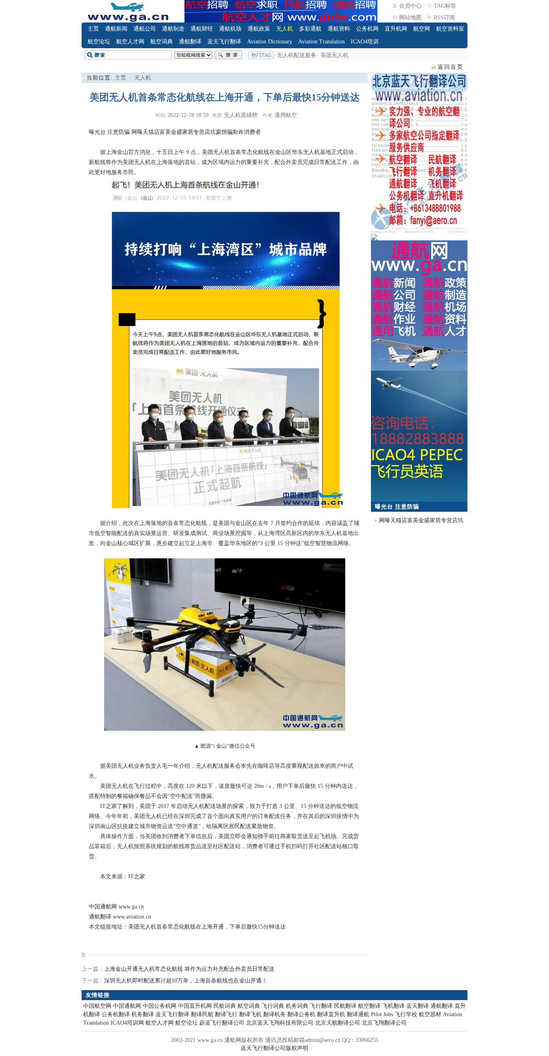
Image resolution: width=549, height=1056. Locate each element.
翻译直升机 (331, 1014)
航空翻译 (369, 1006)
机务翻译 (142, 1014)
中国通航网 (103, 907)
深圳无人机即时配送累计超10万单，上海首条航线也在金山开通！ (185, 981)
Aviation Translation (321, 42)
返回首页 (450, 67)
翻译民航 (202, 1014)
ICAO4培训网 (127, 1023)
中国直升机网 (195, 1006)
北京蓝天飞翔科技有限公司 (279, 1023)
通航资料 (339, 29)
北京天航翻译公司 (337, 1023)
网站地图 (410, 17)
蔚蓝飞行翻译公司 (221, 1023)
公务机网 (367, 29)
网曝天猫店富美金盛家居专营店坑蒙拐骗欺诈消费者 (196, 132)
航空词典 (161, 42)
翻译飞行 (226, 1014)
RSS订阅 (444, 17)
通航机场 (230, 29)
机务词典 (297, 1006)
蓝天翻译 (417, 1006)
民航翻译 (345, 1006)
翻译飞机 (250, 1014)
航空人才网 (130, 42)
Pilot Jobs (382, 1014)
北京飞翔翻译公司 (384, 1023)
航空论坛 (99, 42)
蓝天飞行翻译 (224, 42)
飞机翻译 (393, 1006)
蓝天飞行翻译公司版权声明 (274, 1048)
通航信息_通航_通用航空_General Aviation (128, 11)
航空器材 (430, 1014)
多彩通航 (310, 29)
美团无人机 (334, 55)
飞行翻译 (321, 1006)
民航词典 (224, 1006)
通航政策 (259, 29)
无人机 (284, 29)
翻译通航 (358, 1014)
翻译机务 (274, 1014)
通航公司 (144, 29)
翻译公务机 (301, 1014)
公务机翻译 (116, 1014)
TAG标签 (445, 6)
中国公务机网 (159, 1006)
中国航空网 (97, 1006)
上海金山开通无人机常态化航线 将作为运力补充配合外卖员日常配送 (189, 969)
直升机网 (396, 29)
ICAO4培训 (365, 42)
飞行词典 (273, 1006)
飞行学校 (406, 1014)
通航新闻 (116, 29)
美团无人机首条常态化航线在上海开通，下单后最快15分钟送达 (207, 927)
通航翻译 (190, 42)
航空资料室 (450, 29)
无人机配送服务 (296, 55)
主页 (93, 29)
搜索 (228, 55)
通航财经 (202, 29)
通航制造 (173, 29)
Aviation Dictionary (269, 42)
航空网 (421, 29)
